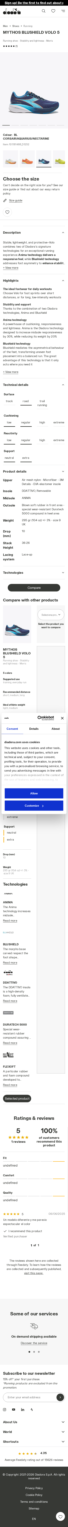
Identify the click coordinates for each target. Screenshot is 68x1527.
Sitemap (34, 1508)
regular (25, 422)
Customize (32, 805)
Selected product (17, 1098)
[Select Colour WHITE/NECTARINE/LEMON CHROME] (10, 158)
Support (18, 451)
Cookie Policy (34, 1494)
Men (5, 26)
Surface (12, 394)
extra (25, 457)
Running (27, 26)
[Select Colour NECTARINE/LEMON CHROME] (27, 158)
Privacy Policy (34, 1488)
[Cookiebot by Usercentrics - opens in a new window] (40, 718)
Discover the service (34, 1343)
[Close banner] (62, 718)
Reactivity (19, 433)
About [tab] (56, 728)
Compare (34, 587)
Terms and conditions (34, 1501)
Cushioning (19, 415)
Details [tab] (34, 728)
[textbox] (50, 615)
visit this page (33, 1273)
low (9, 422)
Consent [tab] (12, 728)
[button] (43, 11)
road (26, 401)
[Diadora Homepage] (12, 11)
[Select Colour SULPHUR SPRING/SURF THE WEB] (60, 158)
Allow (34, 793)
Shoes (15, 26)
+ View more (10, 267)
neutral (9, 457)
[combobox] (51, 614)
